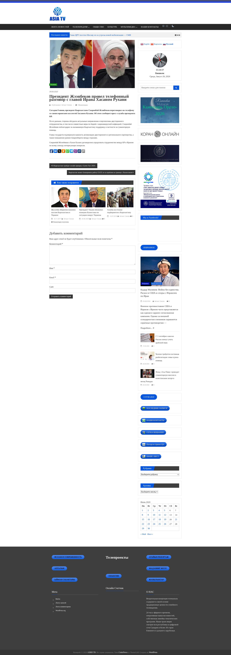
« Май (143, 534)
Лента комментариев (63, 607)
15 (143, 519)
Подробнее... (147, 328)
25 (160, 524)
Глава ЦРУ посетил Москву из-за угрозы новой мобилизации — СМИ (100, 35)
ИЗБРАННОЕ (149, 247)
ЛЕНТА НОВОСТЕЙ (60, 27)
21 (176, 519)
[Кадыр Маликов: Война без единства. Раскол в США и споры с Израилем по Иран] (160, 271)
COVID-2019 (148, 397)
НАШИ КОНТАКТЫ (150, 27)
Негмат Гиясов (68, 219)
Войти (58, 599)
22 (143, 524)
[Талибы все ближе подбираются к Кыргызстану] (120, 197)
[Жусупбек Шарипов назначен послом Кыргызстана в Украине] (64, 197)
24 (154, 524)
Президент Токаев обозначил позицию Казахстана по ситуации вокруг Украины (91, 212)
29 (143, 528)
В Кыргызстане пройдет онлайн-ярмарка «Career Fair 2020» (74, 166)
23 (149, 524)
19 (165, 519)
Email (52, 277)
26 (165, 524)
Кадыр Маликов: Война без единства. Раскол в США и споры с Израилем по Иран (160, 292)
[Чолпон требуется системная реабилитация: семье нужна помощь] (147, 355)
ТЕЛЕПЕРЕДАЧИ (80, 27)
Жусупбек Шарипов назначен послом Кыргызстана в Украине (63, 212)
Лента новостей (156, 283)
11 (160, 515)
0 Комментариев (82, 105)
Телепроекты (117, 557)
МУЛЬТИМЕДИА (128, 27)
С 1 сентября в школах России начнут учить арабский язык (165, 339)
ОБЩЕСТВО (98, 27)
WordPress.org (61, 610)
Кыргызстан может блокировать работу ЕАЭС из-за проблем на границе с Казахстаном (100, 172)
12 (165, 515)
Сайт (51, 287)
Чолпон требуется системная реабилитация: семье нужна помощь (167, 357)
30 (149, 528)
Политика (53, 84)
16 (149, 519)
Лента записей (61, 603)
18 (160, 519)
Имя (52, 268)
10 (154, 515)
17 (154, 519)
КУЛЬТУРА (112, 27)
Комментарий (56, 244)
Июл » (150, 534)
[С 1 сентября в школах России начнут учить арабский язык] (147, 337)
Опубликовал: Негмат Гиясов (61, 105)
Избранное (145, 283)
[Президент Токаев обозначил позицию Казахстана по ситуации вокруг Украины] (92, 197)
